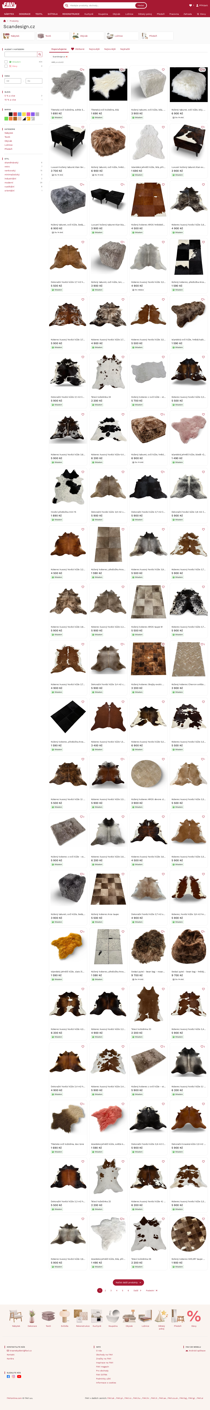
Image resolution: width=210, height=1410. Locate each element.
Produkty (14, 21)
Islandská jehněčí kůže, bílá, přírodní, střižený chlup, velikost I (162, 167)
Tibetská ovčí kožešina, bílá (105, 109)
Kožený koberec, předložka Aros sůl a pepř (112, 971)
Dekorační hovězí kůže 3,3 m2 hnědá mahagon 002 (76, 1201)
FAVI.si (200, 1398)
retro (7, 166)
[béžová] (19, 119)
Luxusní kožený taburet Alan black (108, 224)
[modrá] (19, 114)
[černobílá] (24, 119)
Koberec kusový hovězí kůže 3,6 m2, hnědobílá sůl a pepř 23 (81, 454)
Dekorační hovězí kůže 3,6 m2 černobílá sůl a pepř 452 (159, 1144)
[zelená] (6, 119)
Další (136, 1290)
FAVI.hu (137, 1398)
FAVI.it (154, 1398)
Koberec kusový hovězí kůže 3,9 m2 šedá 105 (154, 569)
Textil (7, 137)
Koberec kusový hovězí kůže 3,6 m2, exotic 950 (155, 856)
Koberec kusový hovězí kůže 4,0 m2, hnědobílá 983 (77, 1029)
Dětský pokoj (161, 1327)
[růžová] (28, 114)
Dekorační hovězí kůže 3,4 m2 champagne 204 (114, 684)
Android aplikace (197, 1350)
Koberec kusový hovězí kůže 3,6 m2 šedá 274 (114, 856)
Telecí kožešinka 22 (101, 1201)
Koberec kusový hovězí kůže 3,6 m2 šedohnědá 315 (77, 1259)
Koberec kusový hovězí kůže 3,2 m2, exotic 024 (75, 569)
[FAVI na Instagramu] (13, 1376)
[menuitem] (9, 14)
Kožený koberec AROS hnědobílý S (148, 224)
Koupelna (113, 1326)
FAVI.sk (111, 1398)
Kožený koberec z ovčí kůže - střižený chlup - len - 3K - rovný (83, 856)
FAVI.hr (146, 1398)
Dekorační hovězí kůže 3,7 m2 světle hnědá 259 (155, 914)
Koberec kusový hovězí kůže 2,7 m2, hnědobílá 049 (76, 684)
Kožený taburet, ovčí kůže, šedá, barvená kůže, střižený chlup (82, 224)
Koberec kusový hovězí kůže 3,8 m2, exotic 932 (75, 627)
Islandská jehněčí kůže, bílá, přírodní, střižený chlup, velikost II (122, 1259)
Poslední (150, 1290)
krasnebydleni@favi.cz (21, 1350)
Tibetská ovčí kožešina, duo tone (67, 1144)
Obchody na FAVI (104, 1354)
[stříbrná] (33, 119)
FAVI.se (163, 1398)
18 (204, 70)
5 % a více (10, 95)
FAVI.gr (192, 1398)
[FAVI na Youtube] (19, 1376)
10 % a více (10, 99)
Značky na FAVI (103, 1358)
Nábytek (9, 133)
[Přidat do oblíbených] (163, 69)
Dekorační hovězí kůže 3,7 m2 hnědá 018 (71, 282)
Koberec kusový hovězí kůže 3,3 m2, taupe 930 (115, 627)
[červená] (15, 114)
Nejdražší (125, 49)
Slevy (193, 1326)
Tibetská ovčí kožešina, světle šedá (69, 109)
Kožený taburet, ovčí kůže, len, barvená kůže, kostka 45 (119, 282)
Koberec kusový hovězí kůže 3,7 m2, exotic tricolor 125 (78, 339)
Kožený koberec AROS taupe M (147, 627)
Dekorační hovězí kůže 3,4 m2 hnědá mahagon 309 (76, 1086)
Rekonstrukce (82, 1326)
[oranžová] (11, 119)
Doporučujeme (59, 49)
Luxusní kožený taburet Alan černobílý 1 (71, 167)
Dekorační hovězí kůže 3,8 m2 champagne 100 (114, 512)
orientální (9, 190)
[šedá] (37, 114)
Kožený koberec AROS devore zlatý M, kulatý (154, 799)
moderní (9, 182)
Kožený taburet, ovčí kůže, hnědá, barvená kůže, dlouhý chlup (122, 167)
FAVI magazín (102, 1366)
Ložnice (9, 145)
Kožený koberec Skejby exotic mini (149, 684)
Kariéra (10, 1358)
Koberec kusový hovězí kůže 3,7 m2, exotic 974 (115, 339)
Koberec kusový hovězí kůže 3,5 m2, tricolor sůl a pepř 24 (120, 799)
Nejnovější (94, 49)
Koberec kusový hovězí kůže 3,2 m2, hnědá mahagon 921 (120, 1029)
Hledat (141, 5)
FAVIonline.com (14, 1398)
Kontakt (10, 1354)
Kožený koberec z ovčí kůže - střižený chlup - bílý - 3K (159, 397)
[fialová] (33, 114)
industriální (10, 178)
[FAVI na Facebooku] (8, 1376)
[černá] (11, 114)
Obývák (8, 141)
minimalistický (12, 174)
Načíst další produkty (127, 1282)
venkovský (10, 170)
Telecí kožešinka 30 (141, 1029)
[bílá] (6, 114)
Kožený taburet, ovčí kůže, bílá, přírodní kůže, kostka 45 (159, 109)
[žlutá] (24, 114)
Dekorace (32, 1326)
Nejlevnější (110, 49)
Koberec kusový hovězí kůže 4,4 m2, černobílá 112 (116, 454)
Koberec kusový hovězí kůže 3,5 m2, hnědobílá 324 (157, 339)
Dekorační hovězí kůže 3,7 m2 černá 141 (151, 512)
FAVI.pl (119, 1398)
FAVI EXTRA (101, 1375)
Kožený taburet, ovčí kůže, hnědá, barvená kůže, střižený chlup (163, 454)
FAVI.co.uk (173, 1398)
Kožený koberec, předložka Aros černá (70, 741)
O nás (99, 1350)
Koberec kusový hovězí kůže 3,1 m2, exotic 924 (74, 799)
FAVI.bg (183, 1398)
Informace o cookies (106, 1383)
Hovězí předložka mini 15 (63, 512)
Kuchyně (97, 1326)
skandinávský (11, 162)
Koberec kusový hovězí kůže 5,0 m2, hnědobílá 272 (157, 741)
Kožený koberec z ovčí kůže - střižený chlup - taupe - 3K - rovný (164, 1086)
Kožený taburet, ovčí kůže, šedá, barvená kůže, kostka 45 (80, 914)
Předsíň (8, 149)
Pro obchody (102, 1370)
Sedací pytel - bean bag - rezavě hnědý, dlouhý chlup (158, 971)
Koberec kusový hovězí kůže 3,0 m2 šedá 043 (154, 282)
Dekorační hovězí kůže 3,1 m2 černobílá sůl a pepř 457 (78, 397)
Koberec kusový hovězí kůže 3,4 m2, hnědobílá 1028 (117, 1086)
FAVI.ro (128, 1398)
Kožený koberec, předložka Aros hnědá (110, 569)
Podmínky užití (103, 1379)
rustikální (9, 186)
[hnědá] (15, 119)
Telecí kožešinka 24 (101, 397)
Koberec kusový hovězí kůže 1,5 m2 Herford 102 (115, 741)
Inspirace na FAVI (104, 1362)
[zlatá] (28, 119)
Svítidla (64, 1326)
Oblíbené (79, 49)
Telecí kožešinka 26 (141, 1259)
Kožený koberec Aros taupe (105, 914)
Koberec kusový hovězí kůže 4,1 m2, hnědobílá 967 (156, 1201)
